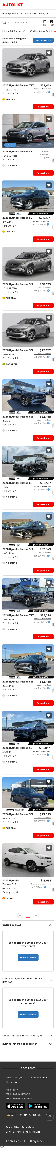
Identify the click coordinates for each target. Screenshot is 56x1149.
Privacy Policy (28, 1127)
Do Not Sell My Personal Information (23, 1131)
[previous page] (19, 915)
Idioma (14, 1115)
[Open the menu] (51, 5)
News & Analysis (14, 1077)
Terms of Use (12, 1127)
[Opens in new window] (15, 1106)
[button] (44, 22)
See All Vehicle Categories (19, 1098)
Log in (49, 1117)
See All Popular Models (19, 1094)
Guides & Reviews (39, 1077)
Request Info (43, 106)
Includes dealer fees (42, 89)
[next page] (36, 915)
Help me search (43, 40)
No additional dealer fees (40, 884)
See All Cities (13, 1090)
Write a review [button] (28, 957)
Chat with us (12, 1082)
